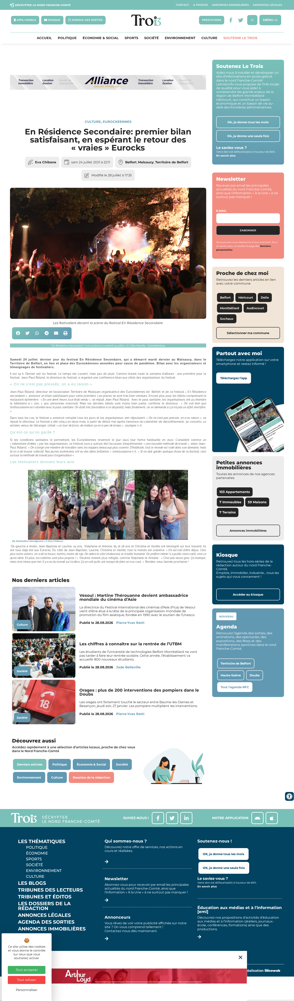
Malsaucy (146, 162)
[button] (18, 333)
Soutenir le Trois (240, 38)
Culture (209, 38)
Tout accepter (27, 970)
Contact (182, 5)
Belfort (131, 162)
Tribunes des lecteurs (50, 890)
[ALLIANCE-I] (108, 106)
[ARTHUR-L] (147, 976)
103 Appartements (234, 492)
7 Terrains (227, 512)
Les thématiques (41, 841)
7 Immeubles (230, 502)
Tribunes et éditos (44, 896)
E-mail (221, 211)
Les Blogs (32, 883)
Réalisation (262, 971)
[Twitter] (240, 20)
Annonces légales (267, 5)
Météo (27, 942)
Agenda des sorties (46, 922)
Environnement (180, 38)
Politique (67, 38)
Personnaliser (26, 990)
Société (151, 38)
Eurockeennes (117, 122)
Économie (37, 853)
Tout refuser (26, 980)
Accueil (44, 38)
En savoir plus (226, 155)
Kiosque (29, 935)
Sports (131, 38)
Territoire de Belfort (171, 162)
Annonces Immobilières (230, 5)
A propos (200, 5)
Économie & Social (101, 38)
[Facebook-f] (230, 20)
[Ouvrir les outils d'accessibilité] (289, 796)
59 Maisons (257, 502)
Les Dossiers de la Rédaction (44, 906)
